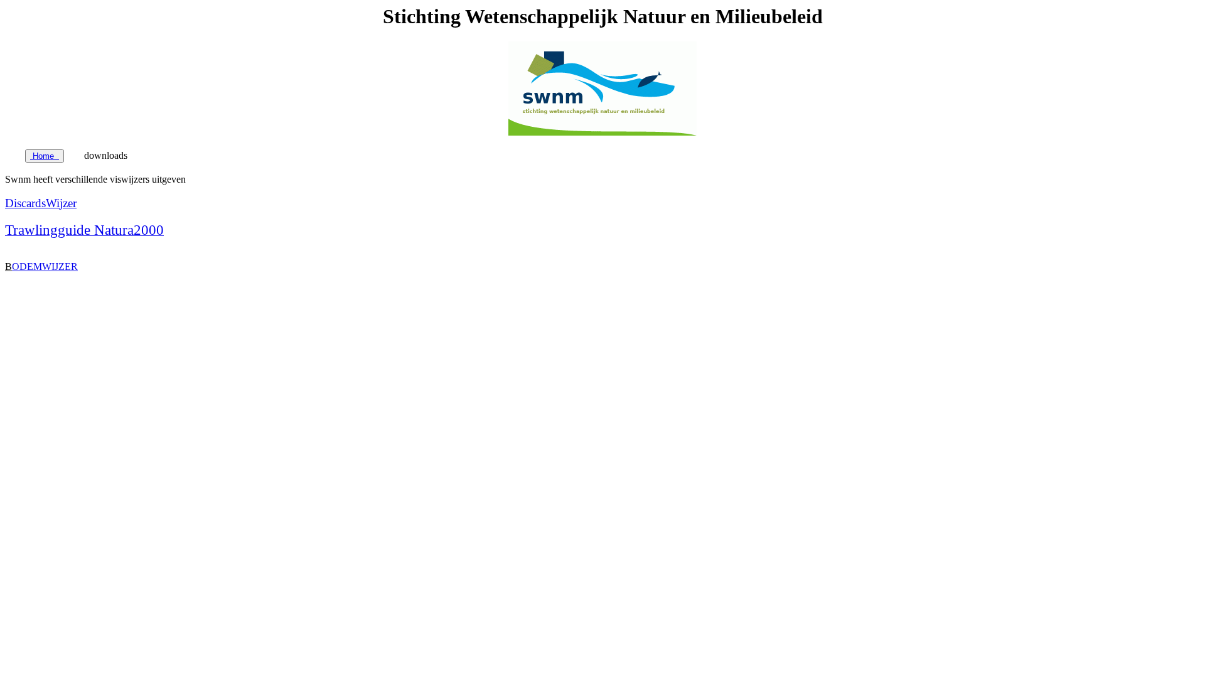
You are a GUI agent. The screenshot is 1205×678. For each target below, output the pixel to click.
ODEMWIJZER (45, 266)
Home (44, 156)
